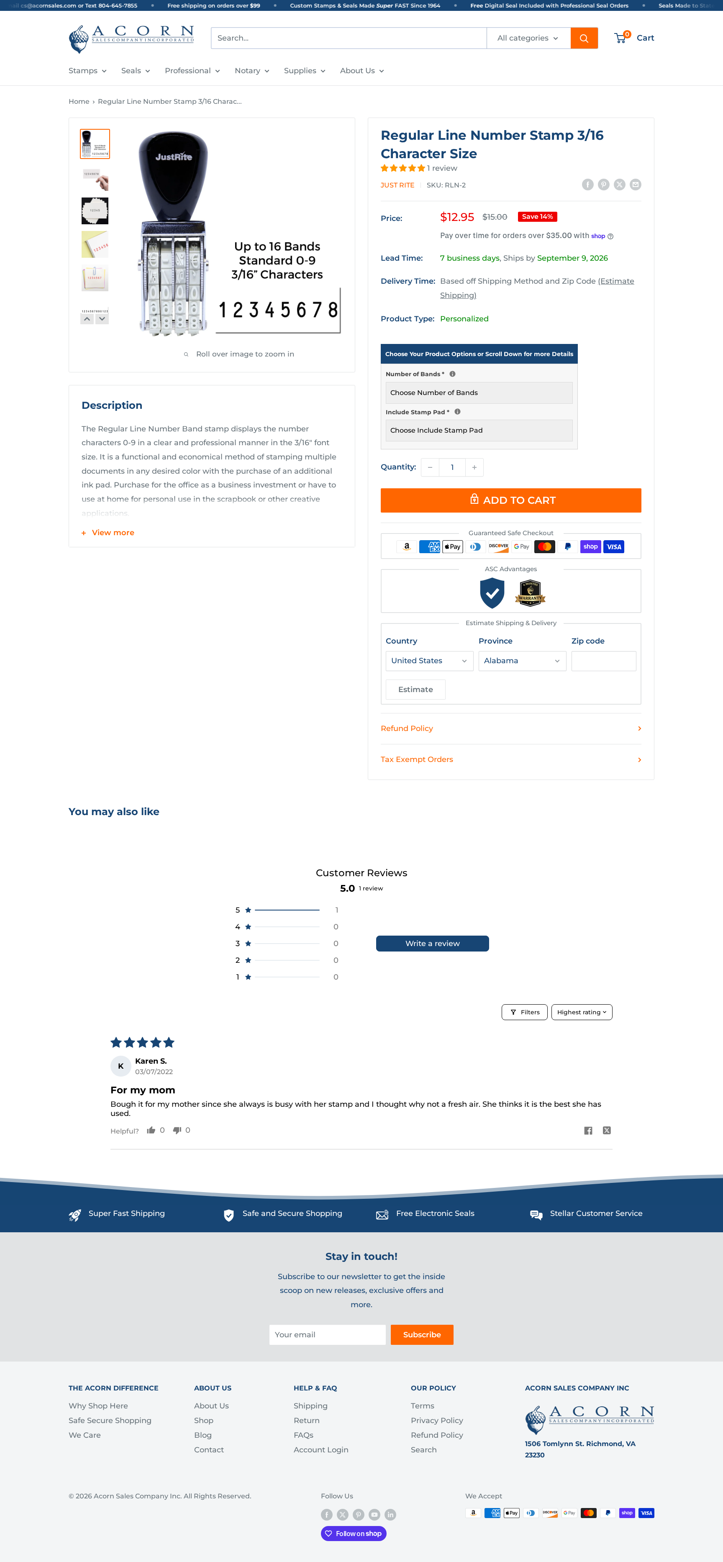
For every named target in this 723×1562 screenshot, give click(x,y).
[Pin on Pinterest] (604, 184)
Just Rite (398, 185)
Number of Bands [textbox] (479, 373)
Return (307, 1420)
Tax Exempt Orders (417, 759)
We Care (85, 1435)
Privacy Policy (437, 1420)
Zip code (588, 641)
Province (496, 641)
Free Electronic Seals (435, 1213)
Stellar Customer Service (596, 1213)
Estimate (415, 689)
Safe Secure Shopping (110, 1420)
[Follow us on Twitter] (343, 1514)
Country (401, 641)
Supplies (300, 70)
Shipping (311, 1406)
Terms (422, 1406)
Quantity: (398, 467)
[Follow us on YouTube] (374, 1514)
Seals (131, 70)
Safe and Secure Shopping (292, 1213)
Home (79, 101)
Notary (247, 70)
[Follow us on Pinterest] (358, 1514)
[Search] (584, 38)
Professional (188, 70)
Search (424, 1449)
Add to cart (519, 500)
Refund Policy (407, 728)
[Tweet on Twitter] (620, 184)
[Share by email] (635, 184)
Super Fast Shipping (127, 1213)
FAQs (303, 1435)
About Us (357, 70)
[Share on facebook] (588, 1132)
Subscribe (422, 1334)
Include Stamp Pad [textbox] (479, 411)
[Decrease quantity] (430, 467)
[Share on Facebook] (588, 184)
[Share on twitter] (607, 1131)
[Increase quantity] (474, 467)
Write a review (432, 943)
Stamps (83, 70)
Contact (209, 1449)
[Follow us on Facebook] (327, 1514)
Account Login (321, 1449)
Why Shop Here (98, 1406)
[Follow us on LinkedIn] (390, 1514)
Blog (203, 1435)
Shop (203, 1420)
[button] (404, 168)
